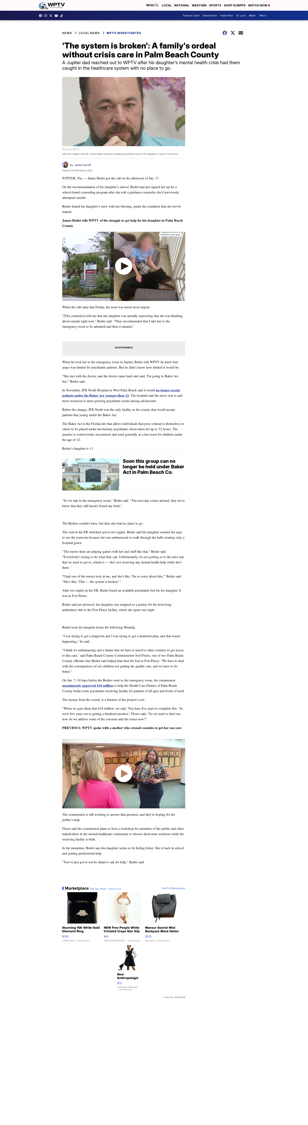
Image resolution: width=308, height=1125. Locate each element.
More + (263, 15)
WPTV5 (41, 15)
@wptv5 (62, 15)
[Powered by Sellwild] (180, 997)
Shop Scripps (235, 5)
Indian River (226, 15)
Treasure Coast (191, 15)
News (67, 33)
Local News (89, 33)
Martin (252, 15)
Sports (215, 5)
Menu (150, 5)
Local (167, 5)
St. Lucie (241, 15)
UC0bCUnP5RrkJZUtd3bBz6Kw (57, 15)
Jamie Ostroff (82, 165)
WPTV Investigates (123, 33)
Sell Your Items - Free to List (105, 889)
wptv (46, 15)
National (181, 5)
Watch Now (258, 5)
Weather (199, 5)
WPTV (51, 15)
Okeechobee (210, 15)
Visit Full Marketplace (173, 888)
